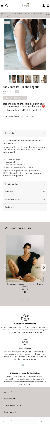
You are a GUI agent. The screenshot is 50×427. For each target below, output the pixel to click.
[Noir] (25, 292)
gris (36, 116)
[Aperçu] (42, 247)
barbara (17, 116)
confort (10, 116)
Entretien (9, 192)
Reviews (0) (10, 207)
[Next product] (48, 15)
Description (10, 133)
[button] (22, 299)
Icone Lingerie (25, 286)
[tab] (25, 133)
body (5, 116)
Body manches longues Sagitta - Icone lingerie (25, 284)
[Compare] (42, 243)
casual (31, 116)
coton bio (24, 116)
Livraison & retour (13, 199)
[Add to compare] (46, 421)
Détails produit (11, 184)
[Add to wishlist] (41, 421)
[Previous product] (47, 15)
